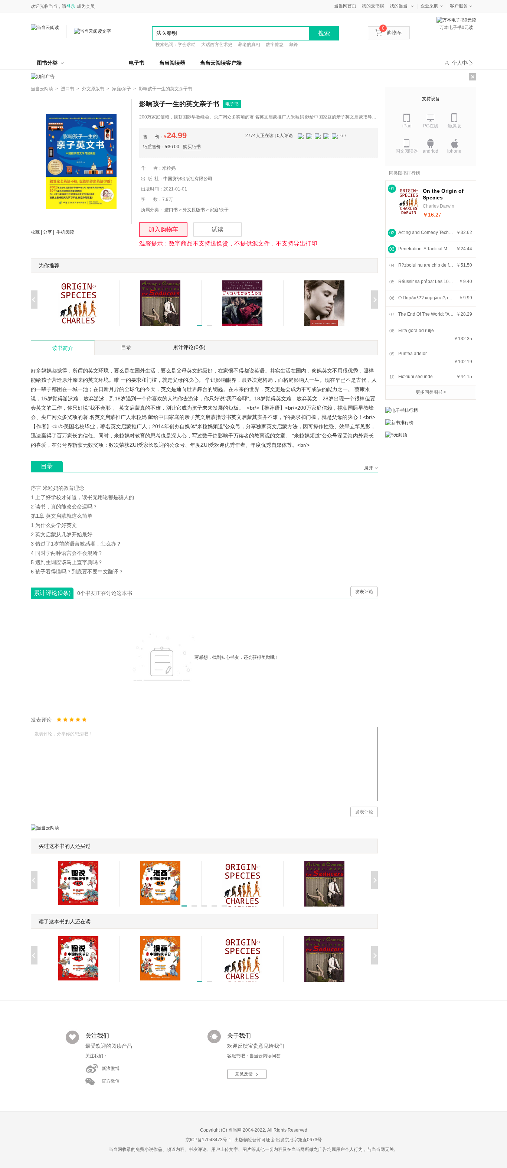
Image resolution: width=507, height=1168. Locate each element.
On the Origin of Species (443, 194)
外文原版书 (194, 209)
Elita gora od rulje (416, 330)
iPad (407, 125)
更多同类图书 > (431, 392)
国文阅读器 (407, 151)
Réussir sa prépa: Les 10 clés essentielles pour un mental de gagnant (426, 281)
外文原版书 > (95, 88)
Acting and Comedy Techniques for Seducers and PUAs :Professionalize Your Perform (426, 232)
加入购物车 (163, 229)
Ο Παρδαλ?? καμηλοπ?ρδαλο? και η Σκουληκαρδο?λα (426, 297)
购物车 (392, 33)
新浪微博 (111, 1068)
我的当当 (399, 6)
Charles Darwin (438, 206)
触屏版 (454, 125)
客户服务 (459, 6)
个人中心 (462, 63)
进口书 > (70, 88)
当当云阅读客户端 (221, 63)
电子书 (136, 63)
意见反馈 (244, 1074)
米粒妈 (169, 168)
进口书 (171, 209)
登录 (70, 6)
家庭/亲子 (219, 209)
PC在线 (430, 125)
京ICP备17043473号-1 (208, 1139)
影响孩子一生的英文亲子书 (165, 88)
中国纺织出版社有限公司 (187, 178)
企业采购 (429, 6)
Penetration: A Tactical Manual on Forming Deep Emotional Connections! (426, 248)
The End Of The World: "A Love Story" (426, 314)
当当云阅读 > (44, 88)
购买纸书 (192, 146)
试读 (217, 229)
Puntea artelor (412, 353)
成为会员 (86, 6)
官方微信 (111, 1081)
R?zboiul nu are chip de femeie (426, 265)
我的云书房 (373, 6)
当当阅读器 (172, 63)
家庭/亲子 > (124, 88)
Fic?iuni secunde (415, 376)
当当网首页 (345, 6)
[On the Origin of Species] (408, 201)
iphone (454, 151)
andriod (430, 151)
